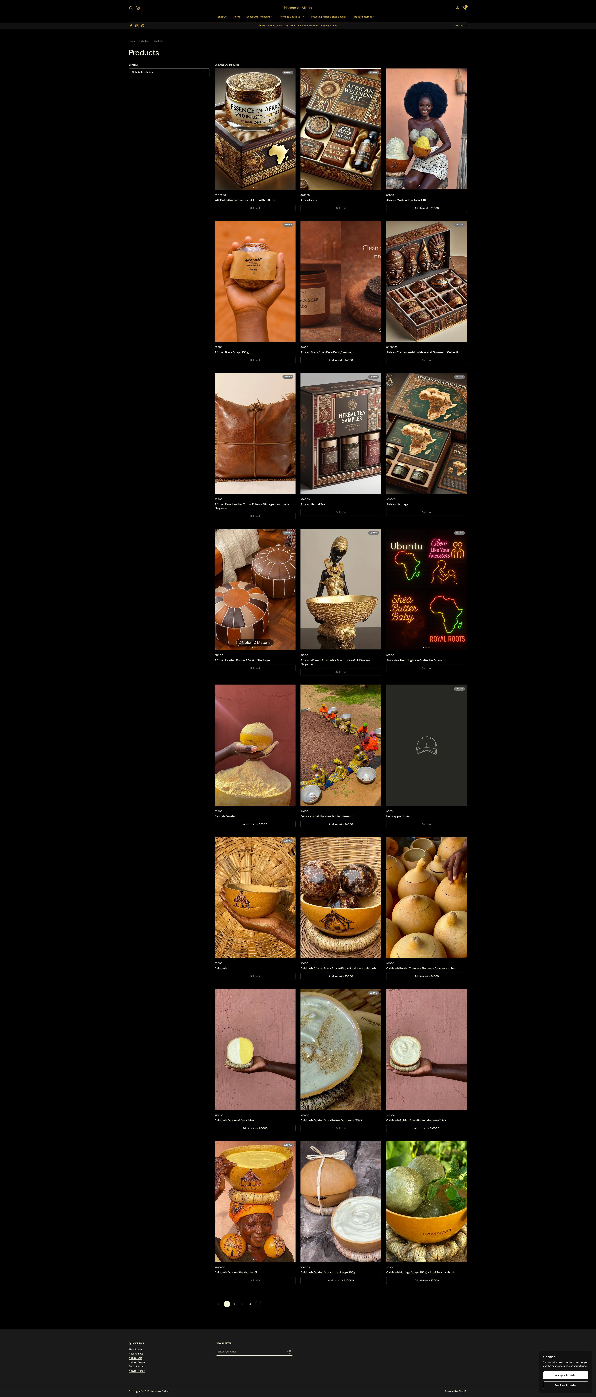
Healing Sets (136, 1353)
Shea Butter (135, 1349)
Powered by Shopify (456, 1391)
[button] (131, 8)
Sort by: (133, 64)
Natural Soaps (137, 1362)
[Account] (457, 8)
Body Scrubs (136, 1366)
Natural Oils (135, 1357)
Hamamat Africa (298, 8)
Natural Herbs (137, 1370)
